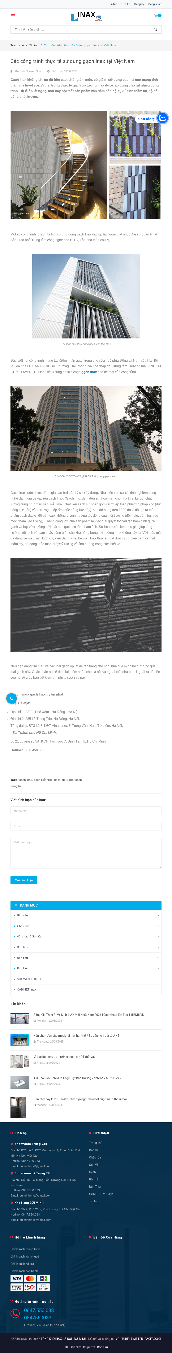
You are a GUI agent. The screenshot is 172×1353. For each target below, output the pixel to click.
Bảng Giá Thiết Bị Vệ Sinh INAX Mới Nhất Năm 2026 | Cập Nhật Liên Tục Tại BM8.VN (89, 1014)
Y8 (66, 1347)
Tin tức (113, 4)
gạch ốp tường (64, 779)
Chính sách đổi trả (22, 1263)
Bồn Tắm (95, 1179)
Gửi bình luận (24, 880)
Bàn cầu (22, 915)
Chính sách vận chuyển (25, 1256)
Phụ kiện (23, 968)
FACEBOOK (152, 1338)
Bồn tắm (22, 947)
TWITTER (137, 1338)
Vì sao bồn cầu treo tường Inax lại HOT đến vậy (64, 1056)
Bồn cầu (102, 1347)
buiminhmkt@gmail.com (35, 1166)
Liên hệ (125, 4)
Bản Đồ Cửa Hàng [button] (107, 1237)
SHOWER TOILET (29, 979)
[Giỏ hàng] (156, 16)
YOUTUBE (122, 1338)
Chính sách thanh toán (25, 1249)
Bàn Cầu (94, 1150)
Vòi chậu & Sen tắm (30, 936)
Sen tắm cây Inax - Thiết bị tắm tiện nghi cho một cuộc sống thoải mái (80, 1099)
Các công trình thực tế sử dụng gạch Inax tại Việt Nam (72, 61)
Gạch (92, 1172)
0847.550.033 (30, 1160)
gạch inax (25, 779)
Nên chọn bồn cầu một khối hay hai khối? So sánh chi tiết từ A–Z (76, 1035)
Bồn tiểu (22, 957)
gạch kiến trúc (43, 779)
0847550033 (37, 1318)
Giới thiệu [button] (101, 1133)
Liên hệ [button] (21, 1133)
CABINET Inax (26, 989)
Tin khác (18, 1004)
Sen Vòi (94, 1164)
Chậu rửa (23, 926)
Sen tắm (75, 1347)
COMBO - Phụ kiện (101, 1194)
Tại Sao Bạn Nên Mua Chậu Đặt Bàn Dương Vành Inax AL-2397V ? (77, 1078)
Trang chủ (95, 1142)
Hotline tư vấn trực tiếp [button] (34, 1302)
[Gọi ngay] (11, 698)
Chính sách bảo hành (24, 1271)
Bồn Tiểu (95, 1186)
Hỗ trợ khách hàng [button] (30, 1237)
